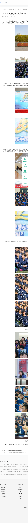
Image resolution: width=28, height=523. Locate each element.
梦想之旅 (18, 9)
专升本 (20, 496)
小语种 (20, 498)
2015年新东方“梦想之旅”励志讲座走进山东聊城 (16, 452)
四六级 (20, 494)
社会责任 (3, 494)
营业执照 (3, 487)
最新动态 (25, 9)
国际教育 (20, 487)
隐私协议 (3, 491)
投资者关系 (3, 496)
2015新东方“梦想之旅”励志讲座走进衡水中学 (15, 450)
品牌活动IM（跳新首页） (8, 9)
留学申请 (20, 489)
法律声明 (3, 489)
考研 (20, 491)
